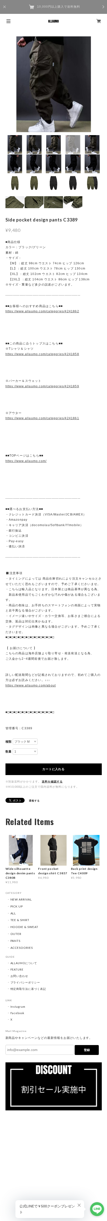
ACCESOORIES (21, 948)
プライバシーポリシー (25, 982)
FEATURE (17, 969)
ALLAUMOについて (23, 963)
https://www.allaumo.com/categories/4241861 (42, 418)
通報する (34, 800)
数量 (8, 751)
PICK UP (16, 906)
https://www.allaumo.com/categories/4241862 (42, 311)
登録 (87, 1050)
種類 (8, 741)
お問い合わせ (19, 975)
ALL (13, 913)
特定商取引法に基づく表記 (28, 988)
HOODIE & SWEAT (24, 927)
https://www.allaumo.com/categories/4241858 (42, 354)
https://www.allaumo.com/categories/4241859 (42, 386)
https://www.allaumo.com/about (30, 685)
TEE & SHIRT (20, 920)
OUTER (16, 934)
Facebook (17, 1013)
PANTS (15, 941)
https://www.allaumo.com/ (26, 461)
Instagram (18, 1006)
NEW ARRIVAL (21, 899)
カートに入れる (53, 769)
